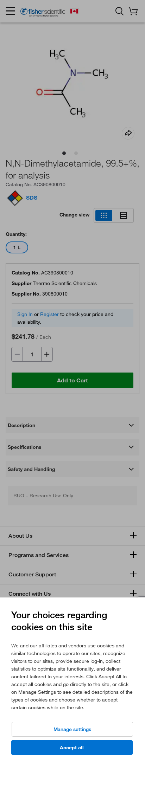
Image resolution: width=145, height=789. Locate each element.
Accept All (72, 747)
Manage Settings (72, 729)
